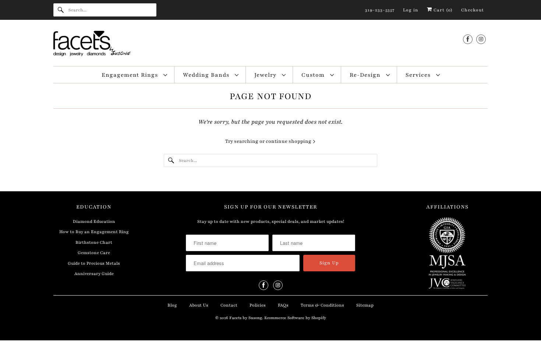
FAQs (283, 305)
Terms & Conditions (322, 305)
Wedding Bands (207, 75)
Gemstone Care (94, 253)
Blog (172, 305)
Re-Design (366, 75)
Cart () (442, 10)
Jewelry (266, 75)
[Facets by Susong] (270, 45)
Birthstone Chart (93, 242)
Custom (313, 75)
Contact (228, 305)
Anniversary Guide (94, 273)
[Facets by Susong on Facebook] (468, 39)
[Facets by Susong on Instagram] (481, 39)
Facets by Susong (245, 318)
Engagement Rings (131, 75)
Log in (410, 10)
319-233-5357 (380, 10)
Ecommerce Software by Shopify (295, 318)
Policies (258, 305)
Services (419, 75)
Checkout (472, 10)
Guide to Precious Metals (94, 263)
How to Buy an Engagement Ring (94, 232)
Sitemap (365, 305)
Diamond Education (94, 221)
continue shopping (289, 141)
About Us (198, 305)
